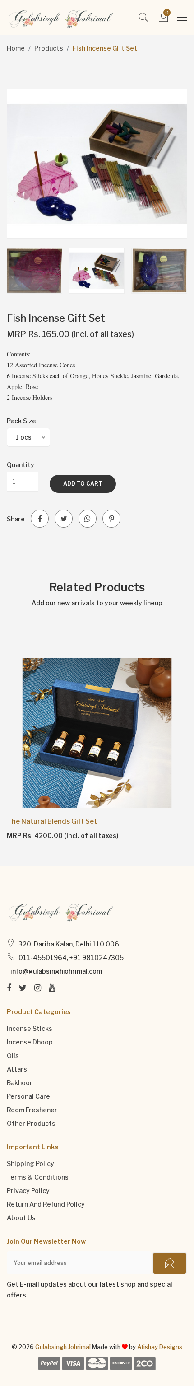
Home (16, 48)
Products (48, 48)
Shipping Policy (30, 1163)
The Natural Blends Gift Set (52, 821)
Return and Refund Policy (46, 1204)
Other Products (31, 1123)
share (16, 519)
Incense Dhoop (30, 1042)
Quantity (20, 464)
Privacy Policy (28, 1190)
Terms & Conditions (38, 1177)
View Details (32, 835)
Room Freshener (32, 1110)
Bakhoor (19, 1082)
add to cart (82, 483)
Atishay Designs (159, 1346)
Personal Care (28, 1096)
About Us (21, 1218)
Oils (13, 1055)
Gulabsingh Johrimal (63, 1346)
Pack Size (21, 421)
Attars (17, 1069)
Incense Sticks (29, 1028)
